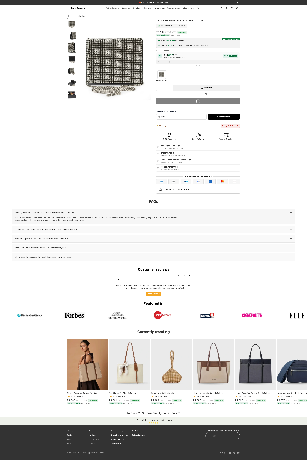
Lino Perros (76, 453)
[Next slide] (237, 371)
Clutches (81, 16)
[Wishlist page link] (237, 8)
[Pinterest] (238, 452)
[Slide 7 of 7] (72, 94)
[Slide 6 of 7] (72, 82)
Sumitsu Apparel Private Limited (92, 453)
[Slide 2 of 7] (72, 35)
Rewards (92, 443)
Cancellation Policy (117, 439)
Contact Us (71, 435)
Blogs (69, 439)
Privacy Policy (116, 443)
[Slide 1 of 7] (72, 23)
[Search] (221, 8)
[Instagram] (225, 452)
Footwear (92, 431)
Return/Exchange (138, 435)
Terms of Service (117, 431)
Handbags (92, 435)
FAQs (69, 443)
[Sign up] (236, 435)
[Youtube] (230, 452)
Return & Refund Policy (119, 435)
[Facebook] (221, 452)
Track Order (136, 431)
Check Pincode (223, 116)
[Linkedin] (234, 452)
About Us (70, 431)
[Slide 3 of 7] (72, 47)
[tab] (196, 65)
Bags (74, 16)
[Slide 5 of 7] (72, 70)
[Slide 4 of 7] (72, 59)
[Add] (104, 386)
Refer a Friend (94, 439)
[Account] (226, 8)
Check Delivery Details (166, 111)
